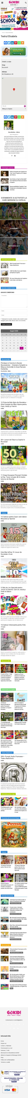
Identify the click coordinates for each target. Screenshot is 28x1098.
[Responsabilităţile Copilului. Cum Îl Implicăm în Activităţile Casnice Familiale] (5, 188)
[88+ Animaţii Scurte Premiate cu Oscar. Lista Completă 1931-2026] (5, 919)
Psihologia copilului (8, 167)
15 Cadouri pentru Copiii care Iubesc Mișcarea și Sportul (14, 518)
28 (6, 337)
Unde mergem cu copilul (6, 464)
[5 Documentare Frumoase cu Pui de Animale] (5, 951)
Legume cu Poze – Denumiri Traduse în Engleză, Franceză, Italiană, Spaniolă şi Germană (20, 677)
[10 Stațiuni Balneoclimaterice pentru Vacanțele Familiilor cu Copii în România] (7, 697)
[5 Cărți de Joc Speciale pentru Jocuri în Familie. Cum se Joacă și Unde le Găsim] (14, 605)
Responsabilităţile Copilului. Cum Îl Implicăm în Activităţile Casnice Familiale (18, 188)
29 (10, 337)
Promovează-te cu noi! (6, 1048)
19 (10, 345)
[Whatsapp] (19, 42)
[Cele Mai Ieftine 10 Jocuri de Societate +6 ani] (14, 568)
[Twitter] (8, 42)
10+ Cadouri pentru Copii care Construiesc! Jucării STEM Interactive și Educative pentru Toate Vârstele (21, 887)
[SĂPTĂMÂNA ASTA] (14, 246)
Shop (2, 1057)
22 (21, 345)
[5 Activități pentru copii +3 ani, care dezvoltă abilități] (7, 801)
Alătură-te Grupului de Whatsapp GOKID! (11, 1055)
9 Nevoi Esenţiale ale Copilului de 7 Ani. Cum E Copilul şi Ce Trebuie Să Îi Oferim (18, 173)
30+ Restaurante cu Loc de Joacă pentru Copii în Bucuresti (21, 742)
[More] (22, 42)
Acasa (2, 1041)
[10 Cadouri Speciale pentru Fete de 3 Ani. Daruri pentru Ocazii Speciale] (21, 859)
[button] (26, 2)
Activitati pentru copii (8, 259)
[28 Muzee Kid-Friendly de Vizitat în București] (21, 716)
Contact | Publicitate (6, 1045)
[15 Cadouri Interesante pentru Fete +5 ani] (14, 640)
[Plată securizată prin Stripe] (10, 1088)
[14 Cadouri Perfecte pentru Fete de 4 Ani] (7, 859)
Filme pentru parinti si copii (16, 952)
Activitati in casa (14, 970)
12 (10, 342)
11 (6, 342)
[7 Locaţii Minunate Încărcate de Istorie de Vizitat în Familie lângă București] (7, 716)
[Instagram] (11, 1024)
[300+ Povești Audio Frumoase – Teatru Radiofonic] (5, 265)
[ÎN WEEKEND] (14, 228)
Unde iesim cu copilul (8, 689)
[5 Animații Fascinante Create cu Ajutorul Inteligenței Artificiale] (5, 901)
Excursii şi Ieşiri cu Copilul (7, 391)
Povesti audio (4, 781)
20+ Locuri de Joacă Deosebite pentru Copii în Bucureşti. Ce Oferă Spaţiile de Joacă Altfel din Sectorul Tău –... (7, 744)
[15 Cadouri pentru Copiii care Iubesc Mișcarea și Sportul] (14, 532)
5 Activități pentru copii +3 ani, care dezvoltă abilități (6, 809)
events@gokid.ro (18, 1020)
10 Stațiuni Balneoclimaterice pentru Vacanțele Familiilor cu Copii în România (6, 706)
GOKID (2, 408)
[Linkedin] (12, 42)
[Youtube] (17, 1028)
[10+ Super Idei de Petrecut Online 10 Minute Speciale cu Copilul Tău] (5, 987)
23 (25, 345)
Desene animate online (15, 903)
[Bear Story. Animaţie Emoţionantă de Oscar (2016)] (5, 927)
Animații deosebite (7, 896)
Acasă (3, 32)
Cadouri (3, 541)
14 (17, 342)
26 (10, 348)
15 (21, 342)
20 (14, 345)
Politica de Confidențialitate (8, 1060)
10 (2, 342)
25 (6, 348)
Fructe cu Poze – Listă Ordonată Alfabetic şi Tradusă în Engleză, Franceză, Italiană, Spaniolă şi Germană (6, 677)
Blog (11, 988)
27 (2, 337)
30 (14, 337)
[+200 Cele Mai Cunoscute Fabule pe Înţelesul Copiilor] (5, 273)
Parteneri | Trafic (5, 1050)
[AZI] (14, 211)
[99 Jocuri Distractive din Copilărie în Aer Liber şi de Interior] (5, 280)
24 (2, 348)
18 (6, 345)
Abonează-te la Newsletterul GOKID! (10, 1052)
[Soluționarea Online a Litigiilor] (14, 1080)
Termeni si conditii (5, 1062)
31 (17, 337)
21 (17, 345)
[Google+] (7, 1024)
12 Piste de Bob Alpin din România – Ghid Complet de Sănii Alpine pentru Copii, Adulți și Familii (14, 404)
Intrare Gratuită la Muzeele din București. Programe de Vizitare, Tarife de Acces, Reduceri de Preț (20, 706)
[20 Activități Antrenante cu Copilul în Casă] (5, 969)
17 (2, 345)
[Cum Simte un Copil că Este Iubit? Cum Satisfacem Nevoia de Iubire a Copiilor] (5, 181)
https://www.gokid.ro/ (14, 134)
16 (25, 342)
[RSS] (10, 1028)
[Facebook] (5, 42)
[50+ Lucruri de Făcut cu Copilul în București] (14, 455)
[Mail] (19, 1024)
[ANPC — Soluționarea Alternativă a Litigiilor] (14, 1073)
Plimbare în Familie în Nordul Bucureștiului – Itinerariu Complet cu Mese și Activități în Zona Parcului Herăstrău (14, 366)
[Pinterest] (15, 42)
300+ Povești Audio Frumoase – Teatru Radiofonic (12, 757)
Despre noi (3, 1043)
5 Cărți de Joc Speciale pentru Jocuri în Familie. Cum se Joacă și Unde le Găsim (13, 589)
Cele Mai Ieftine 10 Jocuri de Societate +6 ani (11, 553)
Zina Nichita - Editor (14, 132)
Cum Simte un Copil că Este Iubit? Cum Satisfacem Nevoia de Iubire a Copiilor (18, 180)
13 (14, 342)
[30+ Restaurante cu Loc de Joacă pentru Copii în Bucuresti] (21, 734)
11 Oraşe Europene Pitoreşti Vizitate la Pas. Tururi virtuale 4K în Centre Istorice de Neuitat (14, 477)
